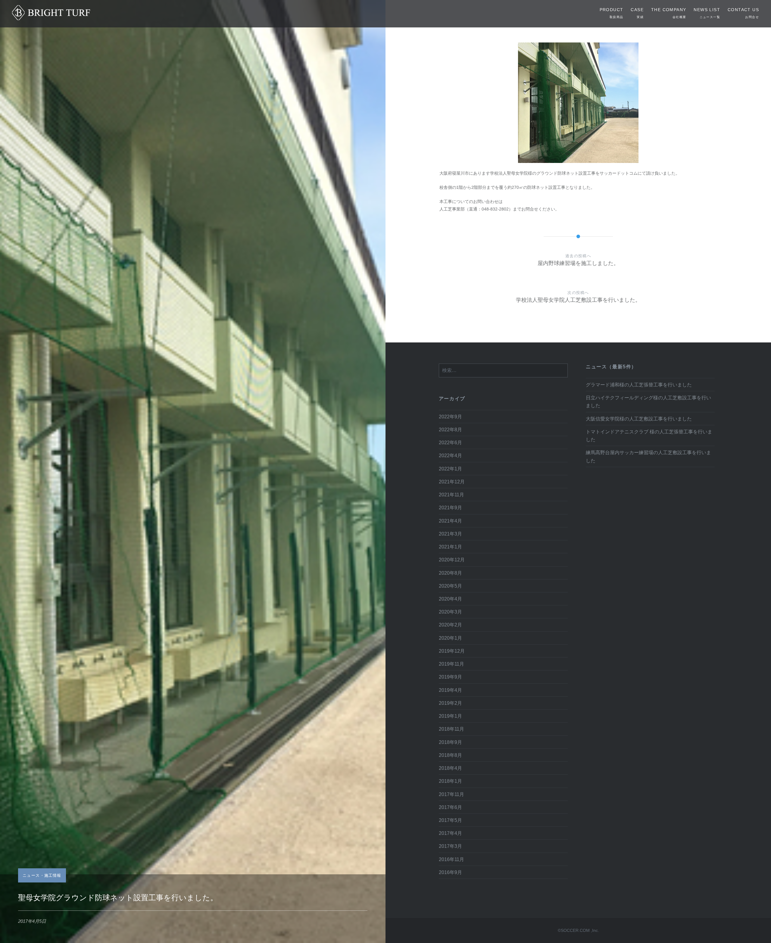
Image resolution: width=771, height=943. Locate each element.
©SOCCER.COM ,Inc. (578, 930)
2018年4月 (450, 768)
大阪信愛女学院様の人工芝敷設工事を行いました (639, 418)
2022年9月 (450, 416)
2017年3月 (450, 846)
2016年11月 (451, 859)
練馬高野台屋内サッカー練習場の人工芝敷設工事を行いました (648, 456)
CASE (637, 13)
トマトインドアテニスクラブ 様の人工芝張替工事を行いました (649, 435)
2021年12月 (452, 481)
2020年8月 (450, 573)
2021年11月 (451, 494)
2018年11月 (451, 729)
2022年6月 (450, 442)
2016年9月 (450, 872)
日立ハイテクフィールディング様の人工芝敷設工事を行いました (648, 401)
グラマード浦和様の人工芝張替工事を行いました (639, 384)
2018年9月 (450, 742)
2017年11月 (451, 794)
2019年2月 (450, 703)
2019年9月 (450, 676)
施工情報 (52, 875)
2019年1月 (450, 716)
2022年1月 (450, 468)
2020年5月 (450, 586)
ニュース (31, 875)
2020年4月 (450, 598)
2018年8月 (450, 755)
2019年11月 (451, 664)
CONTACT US (743, 13)
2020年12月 (452, 559)
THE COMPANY (668, 13)
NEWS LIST (707, 13)
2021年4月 (450, 520)
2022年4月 (450, 455)
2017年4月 (450, 833)
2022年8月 (450, 429)
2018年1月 (450, 781)
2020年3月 (450, 611)
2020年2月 (450, 624)
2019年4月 (450, 690)
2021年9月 (450, 507)
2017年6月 (450, 807)
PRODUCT (611, 13)
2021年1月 (450, 546)
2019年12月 (452, 651)
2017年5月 (450, 820)
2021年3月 (450, 533)
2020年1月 (450, 638)
